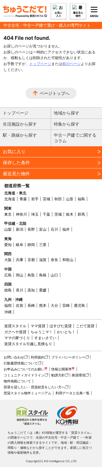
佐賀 (19, 305)
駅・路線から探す (20, 135)
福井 (66, 229)
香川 (19, 290)
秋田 (58, 199)
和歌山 (67, 259)
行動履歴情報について (21, 363)
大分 (54, 305)
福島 (81, 199)
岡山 (19, 275)
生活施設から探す (20, 124)
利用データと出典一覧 (73, 393)
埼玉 (35, 214)
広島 (8, 275)
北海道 (9, 199)
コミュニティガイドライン (24, 375)
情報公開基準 (61, 369)
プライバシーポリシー (68, 357)
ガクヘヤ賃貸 (15, 332)
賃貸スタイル (15, 326)
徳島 (8, 290)
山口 (54, 275)
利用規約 (37, 357)
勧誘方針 (58, 375)
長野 (31, 229)
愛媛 (42, 290)
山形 (69, 199)
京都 (31, 259)
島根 (42, 275)
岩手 (35, 199)
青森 (23, 199)
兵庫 (19, 259)
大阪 (8, 259)
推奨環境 (78, 375)
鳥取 (31, 275)
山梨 (8, 229)
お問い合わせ (14, 357)
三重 (42, 244)
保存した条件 (16, 162)
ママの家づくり (17, 337)
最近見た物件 (16, 173)
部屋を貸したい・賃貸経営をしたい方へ (34, 387)
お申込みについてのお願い (24, 369)
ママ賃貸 (38, 326)
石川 (54, 229)
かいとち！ (66, 332)
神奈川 (21, 214)
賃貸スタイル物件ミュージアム (27, 393)
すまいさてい (45, 337)
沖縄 (8, 312)
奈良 (54, 259)
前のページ (71, 63)
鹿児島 (79, 305)
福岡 (8, 305)
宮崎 (66, 305)
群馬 (81, 214)
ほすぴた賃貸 (61, 326)
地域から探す (66, 113)
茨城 (58, 214)
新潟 (19, 229)
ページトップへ (54, 93)
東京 (8, 214)
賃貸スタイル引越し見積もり (28, 343)
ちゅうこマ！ (42, 332)
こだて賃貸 (85, 326)
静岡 (31, 244)
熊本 (42, 305)
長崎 (31, 305)
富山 (42, 229)
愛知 (8, 244)
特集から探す (66, 124)
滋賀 (42, 259)
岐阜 (19, 244)
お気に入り (14, 151)
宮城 (46, 199)
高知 (31, 290)
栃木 (69, 214)
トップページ (40, 63)
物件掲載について (17, 381)
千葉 (46, 214)
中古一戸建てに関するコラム (75, 137)
